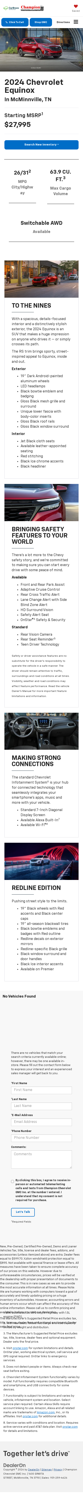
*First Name (19, 1083)
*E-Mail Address (22, 1115)
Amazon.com (46, 1412)
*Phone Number (21, 1131)
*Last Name (19, 1099)
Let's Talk (23, 1212)
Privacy (58, 1469)
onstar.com (20, 1348)
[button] (15, 22)
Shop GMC (41, 22)
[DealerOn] (14, 1465)
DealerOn (33, 1469)
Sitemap (46, 1469)
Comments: (18, 1147)
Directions (63, 22)
